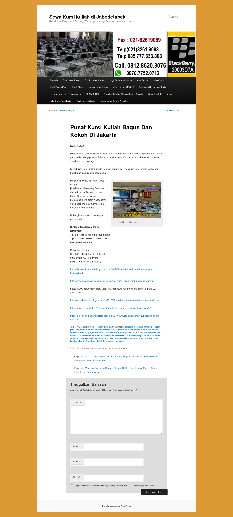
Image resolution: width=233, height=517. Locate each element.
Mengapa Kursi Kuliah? (123, 87)
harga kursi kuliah (152, 326)
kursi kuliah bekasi (131, 329)
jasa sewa (74, 329)
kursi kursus (98, 332)
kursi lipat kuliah (112, 332)
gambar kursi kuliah (134, 326)
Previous (169, 110)
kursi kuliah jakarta (149, 329)
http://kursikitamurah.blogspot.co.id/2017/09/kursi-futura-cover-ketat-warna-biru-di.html (114, 300)
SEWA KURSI (92, 94)
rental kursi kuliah (119, 335)
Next (180, 110)
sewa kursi (75, 338)
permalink (120, 341)
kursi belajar (97, 326)
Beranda (54, 80)
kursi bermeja (104, 329)
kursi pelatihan (127, 332)
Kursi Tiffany (78, 87)
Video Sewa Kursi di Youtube (114, 100)
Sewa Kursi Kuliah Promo (160, 94)
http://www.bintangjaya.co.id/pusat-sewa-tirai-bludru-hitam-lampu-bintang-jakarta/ (111, 280)
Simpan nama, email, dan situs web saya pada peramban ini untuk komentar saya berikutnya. (114, 485)
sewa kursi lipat (145, 338)
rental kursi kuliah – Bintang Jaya (65, 94)
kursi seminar (141, 332)
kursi (82, 329)
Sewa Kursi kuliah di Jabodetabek (87, 16)
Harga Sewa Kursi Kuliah (120, 80)
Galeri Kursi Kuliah (71, 80)
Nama (77, 445)
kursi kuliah (109, 326)
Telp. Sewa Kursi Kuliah (61, 100)
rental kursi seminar (153, 335)
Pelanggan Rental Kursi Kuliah (153, 87)
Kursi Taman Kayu (58, 87)
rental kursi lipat (136, 335)
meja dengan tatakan (101, 335)
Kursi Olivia (158, 80)
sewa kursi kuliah (106, 338)
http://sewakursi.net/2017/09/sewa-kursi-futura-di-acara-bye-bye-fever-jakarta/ (110, 308)
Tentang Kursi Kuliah (86, 100)
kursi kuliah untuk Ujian (80, 332)
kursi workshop (84, 335)
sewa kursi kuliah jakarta (126, 338)
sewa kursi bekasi (89, 338)
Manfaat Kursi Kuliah (98, 87)
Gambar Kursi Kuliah (94, 80)
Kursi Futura (142, 80)
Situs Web (77, 477)
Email (77, 461)
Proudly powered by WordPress (116, 505)
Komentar (77, 402)
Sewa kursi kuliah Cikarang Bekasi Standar (123, 94)
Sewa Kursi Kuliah (94, 341)
